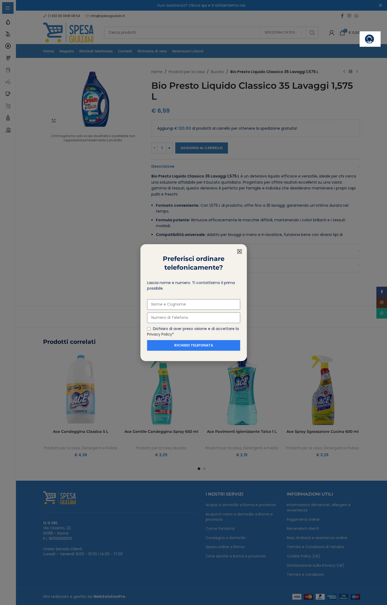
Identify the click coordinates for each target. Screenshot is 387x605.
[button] (240, 251)
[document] (193, 302)
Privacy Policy (159, 334)
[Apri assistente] (370, 39)
